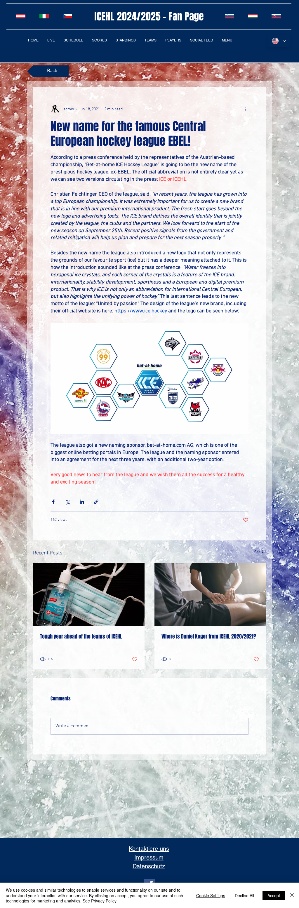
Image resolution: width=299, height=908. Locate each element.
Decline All (244, 895)
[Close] (291, 895)
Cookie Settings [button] (210, 895)
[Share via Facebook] (53, 502)
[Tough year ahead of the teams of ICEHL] (89, 594)
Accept (273, 895)
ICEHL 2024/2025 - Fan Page (149, 16)
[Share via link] (96, 502)
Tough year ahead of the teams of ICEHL (81, 636)
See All (260, 552)
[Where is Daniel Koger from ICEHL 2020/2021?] (210, 594)
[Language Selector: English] (279, 41)
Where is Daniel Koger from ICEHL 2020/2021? (208, 636)
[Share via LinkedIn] (82, 502)
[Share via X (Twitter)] (67, 502)
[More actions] (244, 109)
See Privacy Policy (100, 901)
